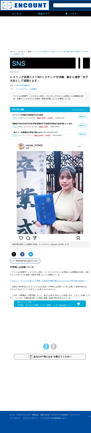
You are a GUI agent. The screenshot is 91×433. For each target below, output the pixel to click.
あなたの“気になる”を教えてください (52, 356)
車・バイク (71, 13)
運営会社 (35, 415)
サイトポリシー (15, 418)
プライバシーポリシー (30, 418)
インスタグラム (21, 89)
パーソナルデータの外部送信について (53, 418)
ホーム (12, 415)
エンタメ (16, 13)
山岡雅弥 (33, 89)
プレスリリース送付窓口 (59, 415)
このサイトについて (23, 415)
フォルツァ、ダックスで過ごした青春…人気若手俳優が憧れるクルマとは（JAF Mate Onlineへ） (48, 281)
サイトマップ (74, 415)
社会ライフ (44, 13)
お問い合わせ (44, 415)
